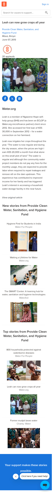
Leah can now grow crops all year (23, 386)
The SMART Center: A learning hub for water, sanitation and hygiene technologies (23, 293)
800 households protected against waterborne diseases (23, 351)
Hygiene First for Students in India (24, 223)
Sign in (45, 4)
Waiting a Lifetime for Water (24, 257)
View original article (12, 197)
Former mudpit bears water (23, 420)
